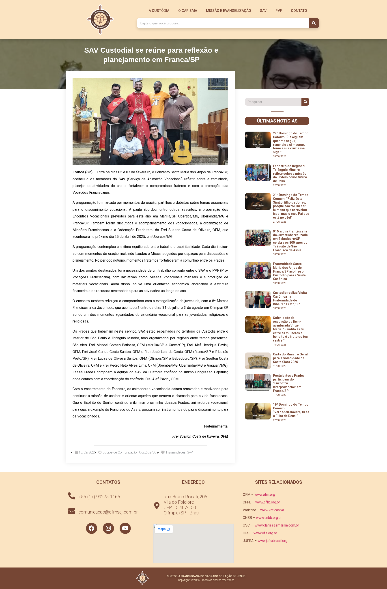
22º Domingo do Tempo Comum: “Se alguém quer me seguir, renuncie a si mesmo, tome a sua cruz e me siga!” (290, 142)
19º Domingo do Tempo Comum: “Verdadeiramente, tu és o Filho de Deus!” (291, 410)
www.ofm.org (264, 494)
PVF (278, 11)
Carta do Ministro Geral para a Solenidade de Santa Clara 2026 (290, 358)
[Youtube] (125, 528)
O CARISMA (187, 11)
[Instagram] (108, 528)
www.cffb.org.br (267, 502)
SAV (263, 11)
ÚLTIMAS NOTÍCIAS (277, 121)
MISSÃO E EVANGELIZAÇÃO (228, 11)
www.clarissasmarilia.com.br (277, 525)
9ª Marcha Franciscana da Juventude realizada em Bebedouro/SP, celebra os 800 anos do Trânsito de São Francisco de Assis (290, 241)
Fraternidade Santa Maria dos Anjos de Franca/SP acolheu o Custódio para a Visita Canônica (289, 271)
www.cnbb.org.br (269, 518)
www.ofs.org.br (265, 533)
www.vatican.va (272, 510)
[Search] (314, 23)
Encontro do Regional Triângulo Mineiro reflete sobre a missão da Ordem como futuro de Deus (290, 173)
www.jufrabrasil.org (272, 541)
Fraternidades (176, 452)
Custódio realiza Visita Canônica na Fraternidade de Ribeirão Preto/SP (290, 298)
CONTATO (299, 11)
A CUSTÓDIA (159, 11)
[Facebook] (91, 528)
